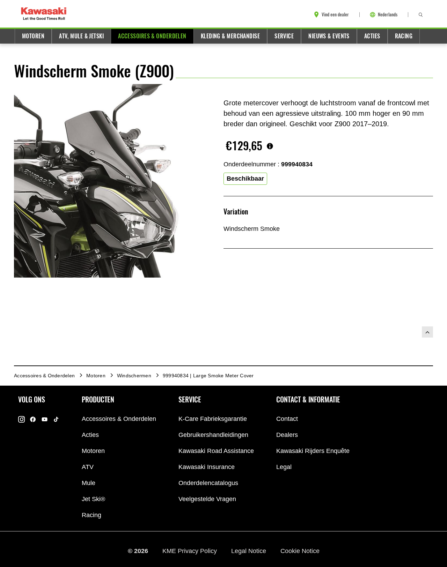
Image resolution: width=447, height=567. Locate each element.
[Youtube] (44, 419)
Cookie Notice (300, 550)
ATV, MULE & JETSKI (81, 36)
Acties (372, 36)
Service (284, 36)
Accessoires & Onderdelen (152, 36)
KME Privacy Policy (190, 550)
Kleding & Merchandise (230, 36)
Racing (404, 36)
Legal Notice (249, 550)
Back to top (427, 332)
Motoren (33, 36)
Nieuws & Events (329, 36)
